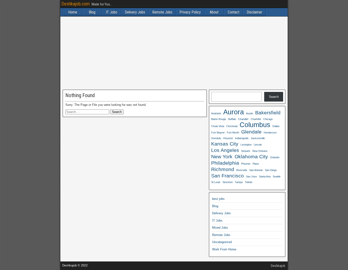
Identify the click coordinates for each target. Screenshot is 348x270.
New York (221, 156)
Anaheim (216, 113)
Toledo (248, 182)
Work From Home (224, 249)
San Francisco (227, 175)
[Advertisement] (174, 53)
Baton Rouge (218, 119)
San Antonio (256, 170)
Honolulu (216, 138)
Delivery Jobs (135, 12)
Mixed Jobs (220, 227)
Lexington (246, 144)
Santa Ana (265, 176)
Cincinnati (231, 126)
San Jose (251, 176)
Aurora (233, 112)
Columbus (255, 125)
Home (72, 12)
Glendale (251, 131)
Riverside (241, 170)
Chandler (243, 119)
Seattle (277, 176)
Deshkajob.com (75, 4)
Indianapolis (242, 138)
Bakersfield (268, 112)
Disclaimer (254, 12)
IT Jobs (111, 12)
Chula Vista (217, 126)
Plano (256, 163)
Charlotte (256, 119)
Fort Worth (233, 132)
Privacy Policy (190, 12)
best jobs (218, 199)
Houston (228, 138)
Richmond (222, 169)
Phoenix (245, 163)
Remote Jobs (162, 12)
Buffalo (232, 119)
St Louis (215, 182)
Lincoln (258, 144)
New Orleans (260, 151)
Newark (245, 151)
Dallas (276, 126)
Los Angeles (225, 150)
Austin (249, 113)
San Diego (271, 170)
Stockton (228, 182)
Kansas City (224, 143)
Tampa (239, 182)
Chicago (268, 119)
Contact (233, 12)
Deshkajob (278, 266)
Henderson (270, 132)
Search (274, 97)
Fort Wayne (218, 132)
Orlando (274, 157)
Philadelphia (225, 163)
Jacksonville (258, 138)
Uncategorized (222, 242)
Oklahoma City (251, 156)
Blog (92, 12)
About (214, 12)
